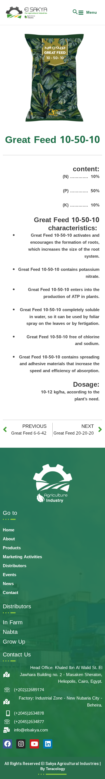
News (8, 584)
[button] (75, 12)
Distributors (14, 566)
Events (9, 575)
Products (12, 548)
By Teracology (52, 768)
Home (8, 530)
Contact (10, 593)
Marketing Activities (22, 557)
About (9, 539)
